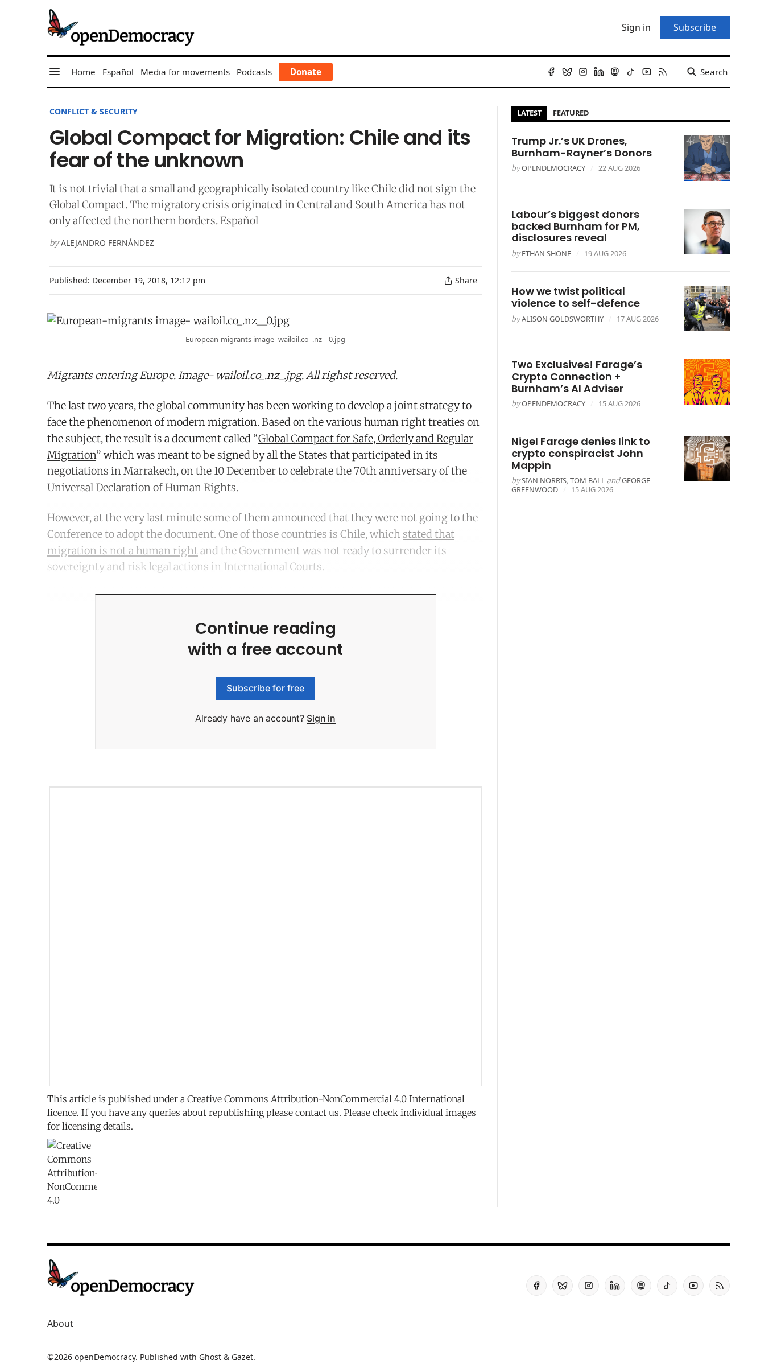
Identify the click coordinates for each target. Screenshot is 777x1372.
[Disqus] (266, 936)
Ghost (210, 1357)
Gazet (242, 1357)
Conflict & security (93, 111)
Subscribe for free (265, 688)
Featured (571, 113)
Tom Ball (587, 480)
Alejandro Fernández (107, 242)
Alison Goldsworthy (563, 319)
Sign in (321, 718)
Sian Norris (544, 480)
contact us (317, 1112)
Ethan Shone (546, 253)
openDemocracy (553, 168)
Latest (529, 113)
